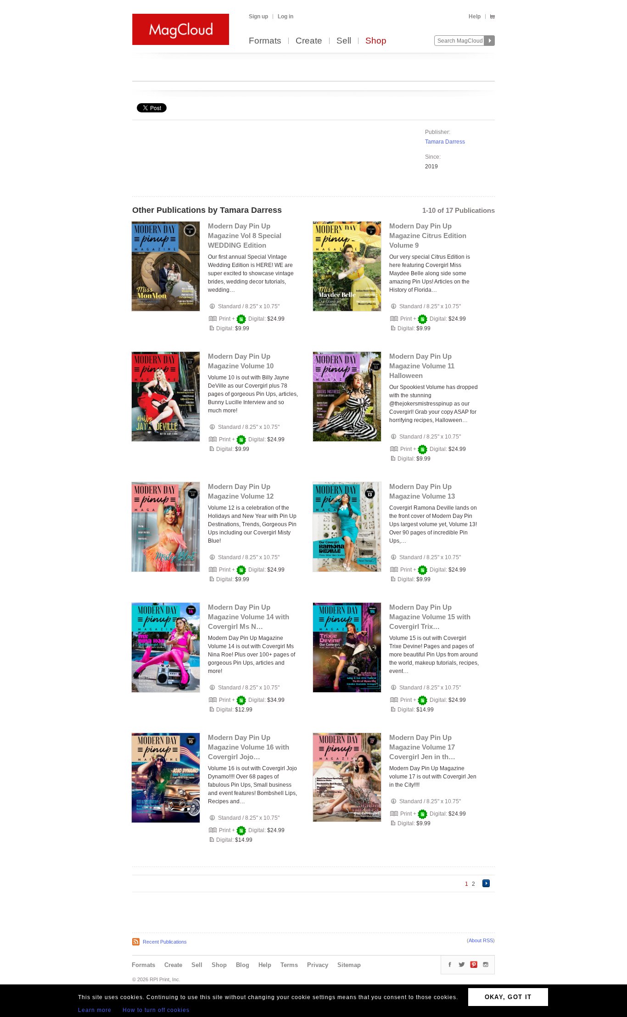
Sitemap (349, 964)
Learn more (95, 1010)
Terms (289, 964)
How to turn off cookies (156, 1010)
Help (475, 16)
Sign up (258, 16)
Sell (343, 41)
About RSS (481, 940)
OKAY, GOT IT (508, 997)
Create (309, 41)
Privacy (317, 964)
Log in (285, 16)
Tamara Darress (445, 142)
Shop (375, 41)
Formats (265, 41)
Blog (242, 964)
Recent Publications (165, 942)
